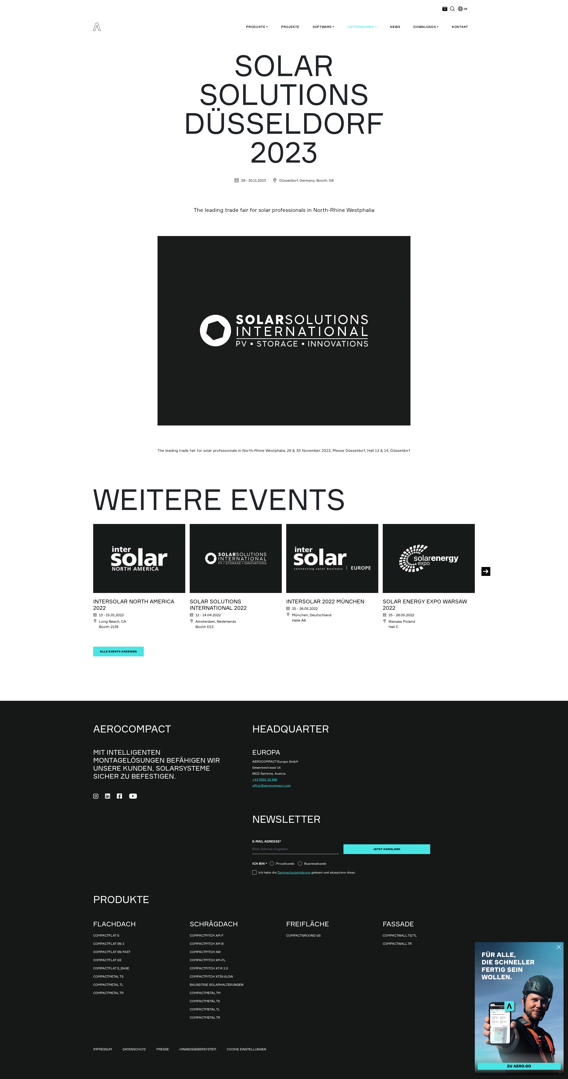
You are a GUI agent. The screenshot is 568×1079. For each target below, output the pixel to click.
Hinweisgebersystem (197, 1049)
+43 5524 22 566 (264, 779)
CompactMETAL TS (108, 976)
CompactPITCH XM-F (206, 935)
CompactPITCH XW (205, 952)
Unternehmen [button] (360, 27)
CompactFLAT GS (107, 960)
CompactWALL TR (397, 943)
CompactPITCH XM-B (207, 943)
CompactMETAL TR (108, 993)
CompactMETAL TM (205, 993)
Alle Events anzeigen (118, 651)
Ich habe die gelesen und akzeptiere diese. (307, 872)
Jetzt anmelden (386, 849)
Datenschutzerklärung (294, 872)
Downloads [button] (424, 27)
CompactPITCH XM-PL (208, 960)
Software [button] (322, 27)
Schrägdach (214, 924)
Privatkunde (285, 863)
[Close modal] (558, 947)
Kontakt (460, 27)
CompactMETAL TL (108, 984)
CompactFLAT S (106, 935)
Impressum (102, 1049)
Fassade (398, 924)
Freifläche (307, 924)
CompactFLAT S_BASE (111, 968)
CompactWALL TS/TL (400, 935)
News (395, 27)
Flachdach (114, 924)
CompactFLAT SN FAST (111, 952)
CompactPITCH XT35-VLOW (211, 976)
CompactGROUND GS (303, 935)
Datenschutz (134, 1049)
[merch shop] (445, 8)
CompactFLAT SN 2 (108, 943)
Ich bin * (261, 863)
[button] (452, 9)
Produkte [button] (255, 27)
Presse (162, 1049)
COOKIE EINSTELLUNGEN (246, 1049)
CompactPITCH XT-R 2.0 (209, 968)
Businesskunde (315, 863)
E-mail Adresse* (266, 841)
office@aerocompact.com (271, 785)
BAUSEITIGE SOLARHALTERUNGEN (216, 984)
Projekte (290, 27)
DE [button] (465, 8)
